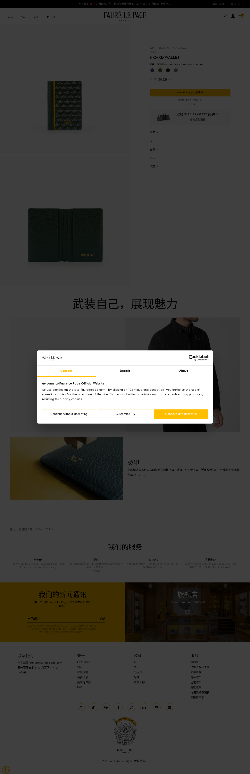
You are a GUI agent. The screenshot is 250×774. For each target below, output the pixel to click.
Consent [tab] (66, 371)
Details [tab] (125, 371)
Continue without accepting (69, 414)
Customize (123, 414)
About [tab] (183, 371)
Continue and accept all (181, 414)
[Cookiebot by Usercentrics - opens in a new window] (191, 358)
